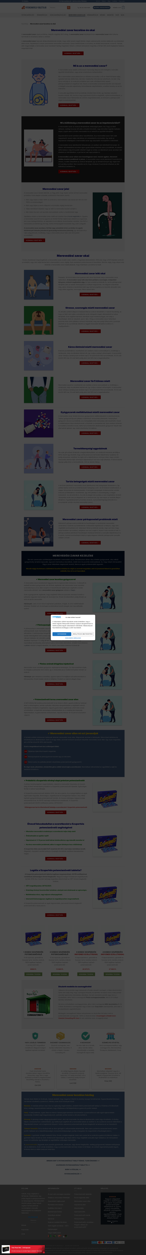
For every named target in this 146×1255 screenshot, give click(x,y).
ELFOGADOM (62, 634)
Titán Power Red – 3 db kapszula (20, 1247)
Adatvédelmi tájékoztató (73, 638)
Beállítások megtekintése (83, 634)
